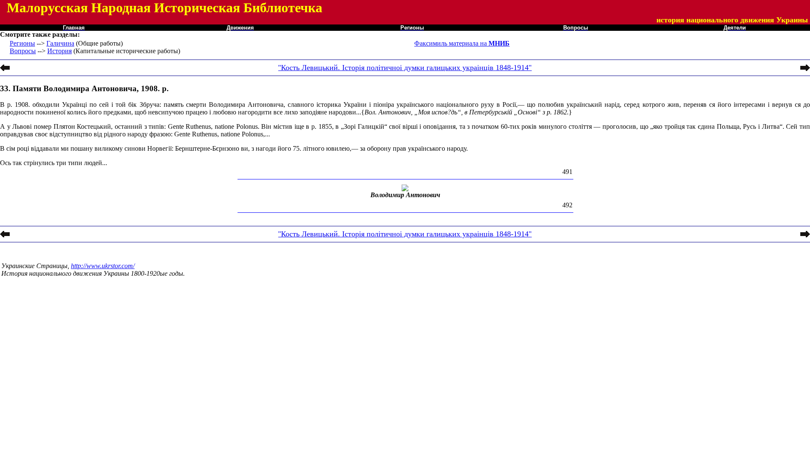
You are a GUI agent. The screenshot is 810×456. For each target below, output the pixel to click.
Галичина (60, 43)
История (59, 50)
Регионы (22, 43)
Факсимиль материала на (462, 43)
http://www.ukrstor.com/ (103, 265)
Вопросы (23, 50)
